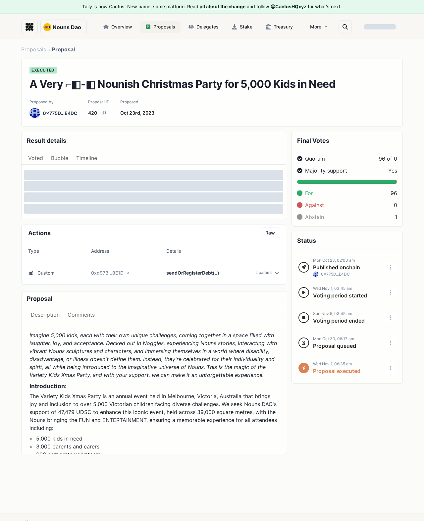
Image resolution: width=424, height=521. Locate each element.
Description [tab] (45, 314)
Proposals (33, 49)
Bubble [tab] (59, 158)
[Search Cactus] (345, 26)
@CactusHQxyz (288, 6)
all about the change (222, 6)
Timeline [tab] (86, 158)
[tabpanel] (154, 192)
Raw (270, 232)
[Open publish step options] (390, 267)
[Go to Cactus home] (29, 26)
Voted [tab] (35, 158)
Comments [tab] (81, 314)
